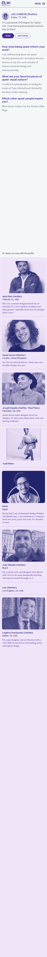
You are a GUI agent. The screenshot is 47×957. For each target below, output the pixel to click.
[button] (40, 3)
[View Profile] (23, 277)
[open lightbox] (5, 16)
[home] (6, 3)
